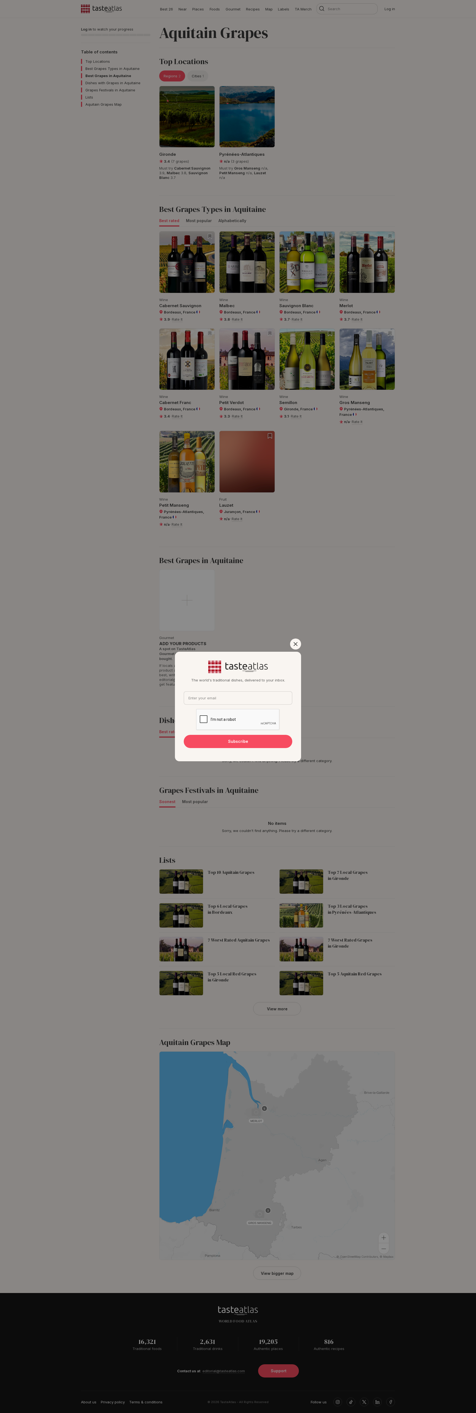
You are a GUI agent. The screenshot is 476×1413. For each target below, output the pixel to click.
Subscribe (238, 741)
